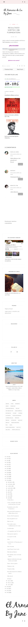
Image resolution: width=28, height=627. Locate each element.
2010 (7, 592)
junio (9, 494)
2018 (7, 472)
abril (9, 498)
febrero (9, 582)
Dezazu (12, 170)
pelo (7, 424)
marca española (18, 410)
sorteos (13, 24)
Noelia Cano (14, 152)
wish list (7, 422)
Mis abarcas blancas (12, 552)
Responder (20, 164)
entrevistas (13, 420)
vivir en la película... (16, 429)
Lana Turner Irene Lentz (13, 549)
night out (18, 427)
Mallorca (8, 429)
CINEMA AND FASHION (10, 408)
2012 (7, 588)
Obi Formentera (6, 42)
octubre (9, 486)
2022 (7, 464)
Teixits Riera (10, 500)
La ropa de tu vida (11, 536)
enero (9, 584)
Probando (17, 403)
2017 (7, 474)
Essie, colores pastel (12, 563)
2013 (7, 586)
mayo (9, 496)
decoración (8, 413)
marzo (9, 580)
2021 (7, 466)
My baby (14, 413)
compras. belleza (9, 417)
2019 (7, 470)
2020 (7, 468)
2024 (7, 460)
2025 (7, 458)
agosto (9, 490)
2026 (7, 456)
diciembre (10, 482)
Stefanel (9, 578)
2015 (7, 478)
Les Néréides (10, 528)
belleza (17, 408)
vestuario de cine (9, 410)
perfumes (17, 417)
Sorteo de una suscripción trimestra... (11, 137)
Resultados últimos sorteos (12, 95)
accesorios (8, 415)
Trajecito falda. (11, 569)
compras (20, 413)
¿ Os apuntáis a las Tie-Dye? (14, 531)
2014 (7, 480)
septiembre (10, 488)
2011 (7, 590)
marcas (7, 403)
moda (12, 403)
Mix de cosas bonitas (10, 427)
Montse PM (14, 185)
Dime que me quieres (12, 534)
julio (9, 492)
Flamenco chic (10, 566)
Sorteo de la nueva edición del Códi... (11, 115)
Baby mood (10, 576)
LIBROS (7, 406)
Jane (13, 36)
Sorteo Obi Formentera (13, 516)
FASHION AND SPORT (15, 422)
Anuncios (20, 420)
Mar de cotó (10, 521)
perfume (7, 420)
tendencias (12, 406)
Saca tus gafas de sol (12, 518)
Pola (8, 539)
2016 (7, 476)
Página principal (9, 308)
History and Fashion (17, 415)
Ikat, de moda (10, 546)
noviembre (10, 484)
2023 (7, 462)
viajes (11, 424)
